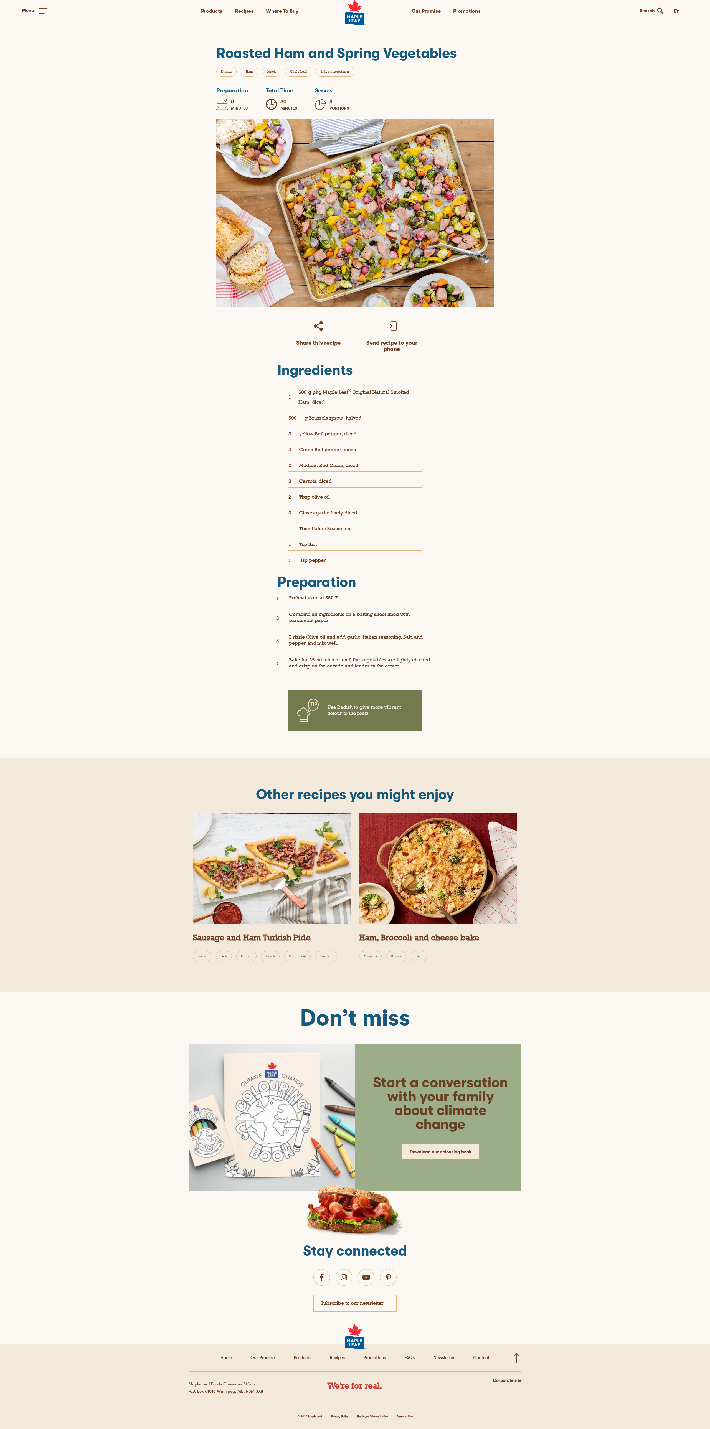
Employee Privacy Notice (372, 1416)
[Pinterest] (388, 1277)
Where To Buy (282, 11)
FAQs (409, 1357)
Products (211, 11)
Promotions (467, 11)
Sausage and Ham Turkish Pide (252, 937)
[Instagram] (344, 1277)
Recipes (244, 11)
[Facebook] (322, 1277)
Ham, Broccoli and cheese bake (419, 937)
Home (226, 1357)
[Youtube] (366, 1277)
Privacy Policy (339, 1416)
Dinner (226, 71)
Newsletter (444, 1357)
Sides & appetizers (335, 71)
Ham (249, 71)
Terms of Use (405, 1416)
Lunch (271, 71)
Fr (676, 11)
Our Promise (426, 11)
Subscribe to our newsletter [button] (352, 1303)
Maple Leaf (298, 71)
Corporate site (507, 1380)
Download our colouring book (440, 1151)
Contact (481, 1357)
